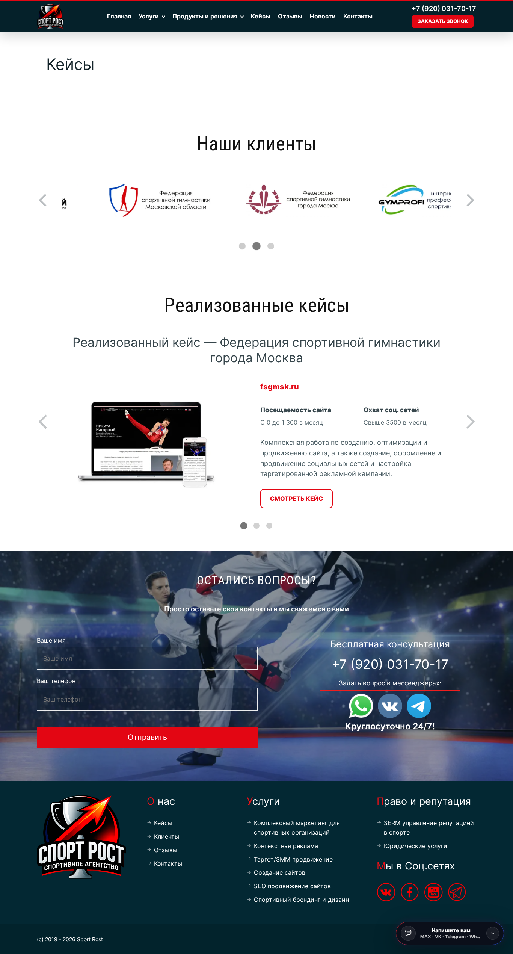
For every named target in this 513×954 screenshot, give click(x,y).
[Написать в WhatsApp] (361, 706)
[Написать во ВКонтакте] (390, 706)
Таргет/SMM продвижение (293, 859)
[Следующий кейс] (467, 421)
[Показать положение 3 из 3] (270, 246)
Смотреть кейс (296, 498)
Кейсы (260, 16)
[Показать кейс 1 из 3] (243, 525)
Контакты (358, 16)
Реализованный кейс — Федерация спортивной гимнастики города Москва (256, 350)
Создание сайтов (279, 872)
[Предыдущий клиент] (45, 200)
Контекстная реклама (286, 846)
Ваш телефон (56, 681)
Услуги (149, 16)
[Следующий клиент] (468, 200)
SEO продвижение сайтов (292, 886)
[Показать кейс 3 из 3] (269, 526)
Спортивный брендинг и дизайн (301, 899)
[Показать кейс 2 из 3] (256, 526)
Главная (119, 16)
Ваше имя (51, 640)
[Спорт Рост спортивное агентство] (51, 16)
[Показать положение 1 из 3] (242, 246)
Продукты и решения (204, 16)
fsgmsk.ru (279, 386)
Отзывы (290, 16)
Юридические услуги (415, 846)
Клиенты (166, 836)
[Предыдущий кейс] (45, 421)
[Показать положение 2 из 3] (256, 246)
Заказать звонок (443, 21)
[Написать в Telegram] (419, 706)
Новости (323, 16)
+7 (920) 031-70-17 (444, 8)
